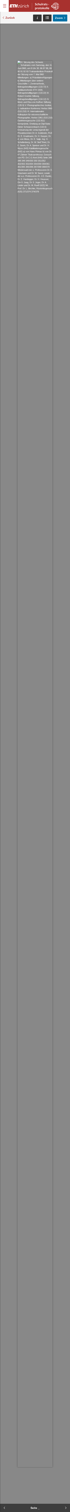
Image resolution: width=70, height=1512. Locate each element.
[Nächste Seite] (65, 1508)
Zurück (10, 17)
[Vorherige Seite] (4, 1508)
